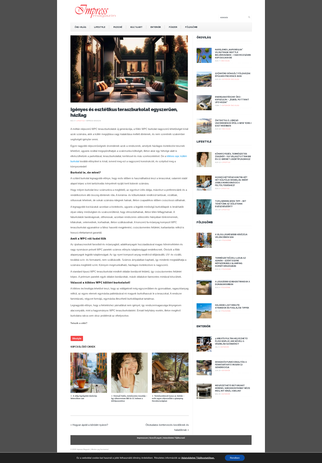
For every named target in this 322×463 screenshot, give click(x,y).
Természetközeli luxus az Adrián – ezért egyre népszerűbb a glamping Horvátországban (168, 398)
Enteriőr (155, 27)
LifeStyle (99, 27)
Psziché (117, 27)
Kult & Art (136, 27)
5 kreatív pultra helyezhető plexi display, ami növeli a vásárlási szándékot (231, 341)
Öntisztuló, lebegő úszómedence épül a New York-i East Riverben (233, 123)
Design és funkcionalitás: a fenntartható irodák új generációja (231, 365)
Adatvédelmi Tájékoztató (174, 438)
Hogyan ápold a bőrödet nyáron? (90, 424)
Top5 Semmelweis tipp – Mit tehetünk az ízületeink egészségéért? (230, 204)
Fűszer (173, 27)
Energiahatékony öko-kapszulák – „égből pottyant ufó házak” (232, 100)
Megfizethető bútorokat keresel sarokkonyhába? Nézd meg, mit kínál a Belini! (232, 388)
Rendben (235, 457)
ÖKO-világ (80, 27)
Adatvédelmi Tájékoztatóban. (198, 457)
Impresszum (142, 438)
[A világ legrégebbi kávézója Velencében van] (88, 392)
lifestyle (76, 338)
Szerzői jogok (155, 438)
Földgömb (191, 27)
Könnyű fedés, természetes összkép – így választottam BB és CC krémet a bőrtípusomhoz (129, 398)
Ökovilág (204, 37)
